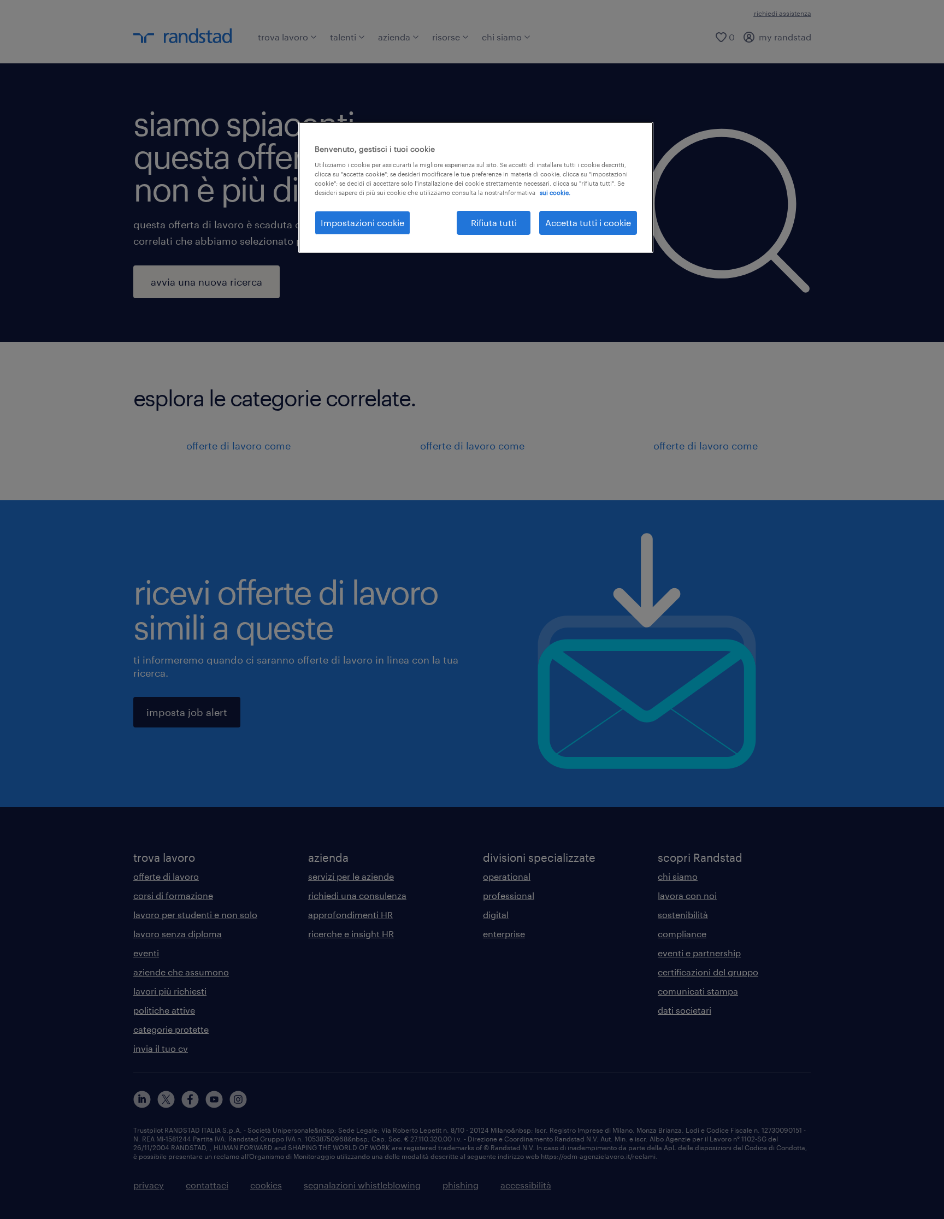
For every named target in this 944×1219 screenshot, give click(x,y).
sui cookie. (555, 192)
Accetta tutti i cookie (588, 222)
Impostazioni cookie (362, 222)
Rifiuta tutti (494, 222)
